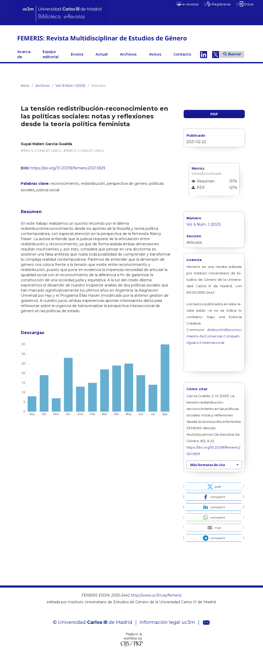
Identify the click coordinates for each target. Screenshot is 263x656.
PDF (214, 114)
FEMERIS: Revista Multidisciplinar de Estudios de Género (102, 38)
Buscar (234, 54)
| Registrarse (217, 4)
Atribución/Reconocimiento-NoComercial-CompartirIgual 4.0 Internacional (213, 336)
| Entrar (245, 4)
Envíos (77, 54)
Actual (102, 54)
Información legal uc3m (167, 622)
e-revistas (190, 4)
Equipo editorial (51, 54)
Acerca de (24, 54)
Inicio (25, 85)
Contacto (182, 54)
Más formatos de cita (207, 464)
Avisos (155, 54)
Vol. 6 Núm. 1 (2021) (70, 85)
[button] (213, 486)
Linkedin (203, 54)
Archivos (128, 54)
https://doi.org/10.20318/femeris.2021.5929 (67, 168)
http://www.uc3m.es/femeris (156, 595)
